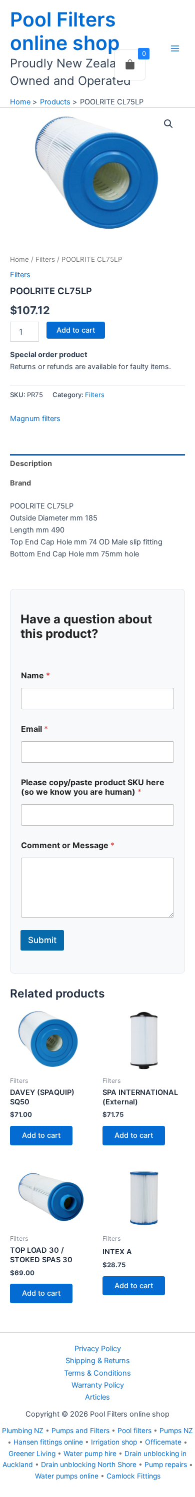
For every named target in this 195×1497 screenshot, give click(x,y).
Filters (45, 259)
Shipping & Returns (98, 1360)
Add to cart (75, 330)
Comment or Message (67, 845)
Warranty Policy (98, 1385)
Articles (97, 1397)
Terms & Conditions (97, 1373)
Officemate (163, 1442)
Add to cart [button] (41, 1135)
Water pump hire (90, 1454)
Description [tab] (31, 463)
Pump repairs (165, 1465)
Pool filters (135, 1431)
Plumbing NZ (23, 1431)
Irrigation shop (114, 1442)
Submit (42, 940)
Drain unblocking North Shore (88, 1465)
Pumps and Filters (81, 1431)
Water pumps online (66, 1476)
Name (35, 675)
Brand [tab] (20, 483)
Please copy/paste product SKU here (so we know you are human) (92, 787)
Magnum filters (35, 418)
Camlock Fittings (133, 1476)
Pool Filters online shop (65, 30)
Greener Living (32, 1454)
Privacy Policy (97, 1348)
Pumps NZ (176, 1431)
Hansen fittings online (48, 1442)
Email (34, 729)
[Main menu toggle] (175, 48)
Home (19, 259)
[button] (169, 124)
